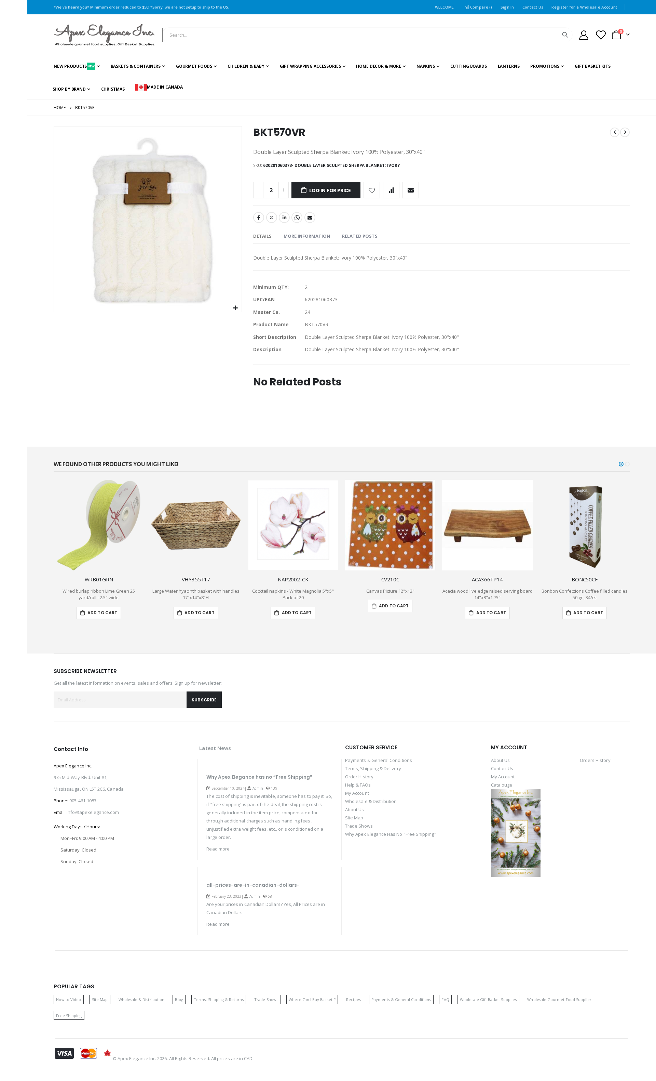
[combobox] (367, 35)
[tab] (262, 236)
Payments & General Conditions (378, 760)
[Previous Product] (614, 132)
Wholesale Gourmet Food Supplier (559, 999)
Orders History (595, 760)
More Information (307, 236)
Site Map (354, 818)
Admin (257, 788)
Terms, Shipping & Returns (219, 999)
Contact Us (533, 7)
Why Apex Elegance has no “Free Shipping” (259, 777)
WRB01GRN (99, 579)
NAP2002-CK (293, 579)
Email (309, 217)
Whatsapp (296, 217)
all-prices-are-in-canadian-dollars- (253, 885)
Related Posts (360, 236)
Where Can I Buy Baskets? (312, 999)
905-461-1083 (82, 800)
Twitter (271, 217)
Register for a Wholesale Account (584, 7)
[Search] (565, 35)
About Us (354, 809)
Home (60, 107)
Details (262, 236)
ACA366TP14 (487, 579)
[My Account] (583, 35)
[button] (236, 308)
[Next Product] (625, 132)
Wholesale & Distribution (371, 801)
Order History (359, 777)
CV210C (390, 579)
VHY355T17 (196, 579)
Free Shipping (69, 1015)
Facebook (258, 217)
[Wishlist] (600, 35)
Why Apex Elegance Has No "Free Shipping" (390, 834)
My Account (357, 793)
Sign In (507, 7)
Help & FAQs (358, 785)
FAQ (445, 999)
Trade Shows (359, 826)
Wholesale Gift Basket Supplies (488, 999)
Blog (179, 999)
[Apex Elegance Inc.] (105, 35)
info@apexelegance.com (93, 812)
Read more (218, 849)
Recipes (353, 999)
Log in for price (330, 190)
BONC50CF (585, 579)
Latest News (215, 747)
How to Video (68, 999)
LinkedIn (284, 217)
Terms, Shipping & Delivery (373, 768)
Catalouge (501, 785)
